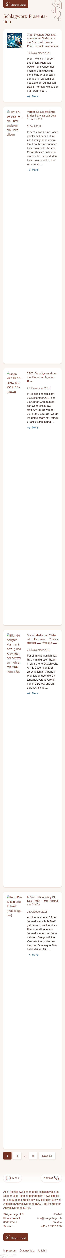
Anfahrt (42, 1250)
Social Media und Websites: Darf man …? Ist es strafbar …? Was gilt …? (42, 639)
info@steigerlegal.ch (49, 1218)
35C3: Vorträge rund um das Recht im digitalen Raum (41, 377)
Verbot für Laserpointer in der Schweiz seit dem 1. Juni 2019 (41, 115)
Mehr (35, 96)
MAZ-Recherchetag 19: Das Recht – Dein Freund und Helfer (42, 900)
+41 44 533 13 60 (51, 1226)
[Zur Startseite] (15, 4)
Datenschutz (27, 1250)
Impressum (9, 1250)
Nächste (47, 1155)
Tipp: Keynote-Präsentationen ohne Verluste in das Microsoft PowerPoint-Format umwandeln (42, 40)
